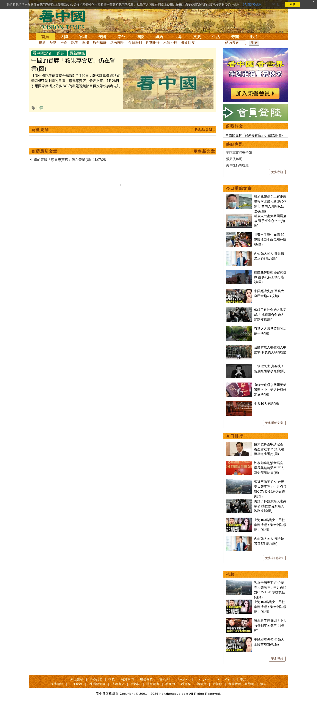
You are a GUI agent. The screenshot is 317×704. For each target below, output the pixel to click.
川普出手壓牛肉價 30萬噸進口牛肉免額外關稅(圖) (270, 239)
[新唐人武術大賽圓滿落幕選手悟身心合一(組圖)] (239, 216)
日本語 (241, 679)
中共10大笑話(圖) (266, 403)
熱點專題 (234, 144)
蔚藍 (61, 53)
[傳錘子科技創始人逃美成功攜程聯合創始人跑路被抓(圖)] (239, 310)
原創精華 (100, 42)
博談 (140, 37)
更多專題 (277, 172)
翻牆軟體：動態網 (241, 684)
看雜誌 (135, 684)
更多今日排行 (274, 558)
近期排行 (153, 42)
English (183, 679)
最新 (42, 42)
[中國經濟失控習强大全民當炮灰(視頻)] (239, 291)
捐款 (111, 679)
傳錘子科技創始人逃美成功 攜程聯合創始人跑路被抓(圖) (270, 314)
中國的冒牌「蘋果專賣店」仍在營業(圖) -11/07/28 (68, 160)
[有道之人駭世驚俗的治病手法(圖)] (239, 328)
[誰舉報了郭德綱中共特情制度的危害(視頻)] (239, 620)
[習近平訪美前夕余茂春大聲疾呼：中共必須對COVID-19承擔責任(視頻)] (239, 482)
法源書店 (118, 684)
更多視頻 (277, 658)
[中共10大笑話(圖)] (239, 403)
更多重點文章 (274, 423)
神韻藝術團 (97, 684)
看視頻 (217, 684)
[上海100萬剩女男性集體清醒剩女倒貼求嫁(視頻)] (239, 520)
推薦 (63, 42)
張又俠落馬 (234, 159)
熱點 (53, 42)
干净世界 (75, 684)
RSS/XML (205, 130)
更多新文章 (204, 151)
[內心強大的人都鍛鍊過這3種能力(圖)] (239, 253)
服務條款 (146, 679)
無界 (263, 684)
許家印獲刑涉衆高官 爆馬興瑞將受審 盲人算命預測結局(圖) (269, 467)
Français (202, 679)
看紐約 (170, 684)
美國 (102, 37)
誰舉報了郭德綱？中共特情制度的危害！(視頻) (270, 625)
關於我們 (127, 679)
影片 (254, 37)
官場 (83, 37)
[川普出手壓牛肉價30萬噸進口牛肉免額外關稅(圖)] (239, 234)
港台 (121, 37)
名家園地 (117, 42)
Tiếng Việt (223, 679)
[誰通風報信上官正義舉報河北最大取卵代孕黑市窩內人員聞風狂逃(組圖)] (239, 196)
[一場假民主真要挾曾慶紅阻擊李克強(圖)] (239, 366)
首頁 (45, 37)
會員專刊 (135, 42)
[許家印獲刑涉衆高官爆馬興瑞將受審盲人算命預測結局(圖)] (239, 463)
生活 (216, 37)
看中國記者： (44, 53)
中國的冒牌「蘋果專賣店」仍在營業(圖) (254, 135)
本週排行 (170, 42)
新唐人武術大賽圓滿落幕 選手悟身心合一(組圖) (270, 220)
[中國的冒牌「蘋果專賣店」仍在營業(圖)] (168, 61)
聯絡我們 (95, 679)
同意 (292, 4)
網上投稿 (77, 679)
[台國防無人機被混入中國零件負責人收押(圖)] (239, 347)
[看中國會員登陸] (255, 112)
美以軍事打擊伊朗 (239, 152)
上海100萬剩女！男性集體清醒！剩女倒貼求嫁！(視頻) (270, 524)
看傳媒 (186, 684)
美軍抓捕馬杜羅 (237, 165)
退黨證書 (152, 684)
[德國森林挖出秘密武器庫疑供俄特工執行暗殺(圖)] (239, 272)
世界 (178, 37)
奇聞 (235, 37)
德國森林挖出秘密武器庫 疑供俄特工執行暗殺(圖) (270, 277)
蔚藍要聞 (40, 130)
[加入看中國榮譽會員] (255, 51)
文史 (197, 37)
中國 (39, 108)
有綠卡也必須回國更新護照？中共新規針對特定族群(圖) (270, 389)
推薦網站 (56, 684)
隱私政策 (165, 679)
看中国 (65, 19)
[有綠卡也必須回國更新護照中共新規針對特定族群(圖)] (239, 385)
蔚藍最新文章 (45, 151)
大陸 (64, 37)
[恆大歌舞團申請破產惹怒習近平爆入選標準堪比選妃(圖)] (239, 444)
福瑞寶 (202, 684)
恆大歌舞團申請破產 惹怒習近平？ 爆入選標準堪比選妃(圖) (269, 449)
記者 (74, 42)
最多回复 (188, 42)
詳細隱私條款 (252, 4)
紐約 (159, 37)
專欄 (85, 42)
